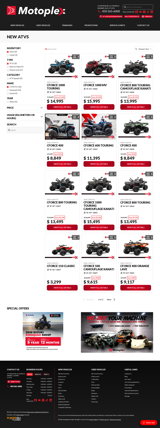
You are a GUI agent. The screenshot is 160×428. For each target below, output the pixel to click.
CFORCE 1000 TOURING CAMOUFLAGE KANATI (99, 206)
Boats (60, 393)
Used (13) (13, 55)
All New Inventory (63, 374)
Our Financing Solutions (132, 382)
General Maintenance (131, 390)
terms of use (105, 419)
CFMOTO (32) (15, 87)
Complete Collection (64, 407)
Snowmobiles (95, 388)
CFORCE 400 (55, 145)
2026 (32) (13, 102)
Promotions (91, 25)
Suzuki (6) (13, 93)
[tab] (29, 374)
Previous (90, 299)
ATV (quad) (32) (15, 78)
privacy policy (93, 419)
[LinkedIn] (151, 11)
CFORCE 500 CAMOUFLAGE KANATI (99, 267)
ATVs (59, 388)
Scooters (61, 382)
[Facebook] (136, 11)
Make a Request (130, 385)
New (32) (13, 52)
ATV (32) (13, 63)
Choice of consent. (115, 419)
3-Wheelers (95, 379)
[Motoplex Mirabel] (36, 11)
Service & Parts (117, 25)
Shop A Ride (20, 415)
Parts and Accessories (132, 393)
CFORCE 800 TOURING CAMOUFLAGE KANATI (135, 87)
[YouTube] (140, 11)
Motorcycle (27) (16, 70)
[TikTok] (148, 11)
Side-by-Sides (62, 390)
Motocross (61, 379)
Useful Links (131, 369)
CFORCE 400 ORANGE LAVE (134, 267)
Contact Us (143, 25)
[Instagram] (144, 11)
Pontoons (61, 396)
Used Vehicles (43, 25)
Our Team (128, 379)
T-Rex (60, 385)
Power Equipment (63, 404)
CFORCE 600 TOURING (98, 145)
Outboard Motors (63, 402)
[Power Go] (28, 419)
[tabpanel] (39, 387)
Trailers (93, 399)
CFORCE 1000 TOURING (56, 86)
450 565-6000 (111, 11)
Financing (67, 25)
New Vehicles (17, 25)
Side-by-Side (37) (16, 66)
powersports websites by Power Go (37, 412)
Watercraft (61, 399)
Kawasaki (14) (15, 90)
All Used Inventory (97, 374)
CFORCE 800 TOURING (62, 202)
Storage (127, 396)
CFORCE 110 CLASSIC (61, 266)
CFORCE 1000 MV (95, 85)
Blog (126, 376)
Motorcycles (62, 376)
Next (109, 299)
